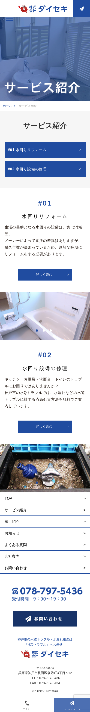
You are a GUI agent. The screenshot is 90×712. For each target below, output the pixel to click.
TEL (27, 709)
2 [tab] (45, 331)
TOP (8, 498)
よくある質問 (16, 545)
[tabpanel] (45, 316)
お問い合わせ (16, 568)
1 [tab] (38, 331)
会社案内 (12, 556)
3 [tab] (52, 331)
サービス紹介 (16, 510)
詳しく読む (52, 274)
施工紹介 (12, 522)
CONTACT (72, 709)
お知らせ (12, 533)
